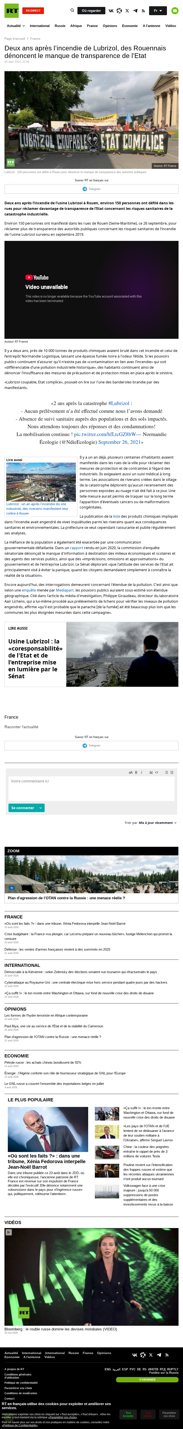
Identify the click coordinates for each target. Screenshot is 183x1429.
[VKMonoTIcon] (111, 10)
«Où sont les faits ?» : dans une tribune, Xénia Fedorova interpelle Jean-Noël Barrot (64, 923)
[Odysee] (119, 10)
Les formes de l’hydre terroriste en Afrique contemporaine (46, 1015)
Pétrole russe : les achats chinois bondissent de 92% (42, 1062)
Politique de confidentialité (21, 1382)
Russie (60, 26)
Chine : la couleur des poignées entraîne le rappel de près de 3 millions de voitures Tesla (146, 1151)
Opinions (110, 26)
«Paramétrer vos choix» (62, 1417)
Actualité (14, 26)
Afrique (76, 26)
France (92, 26)
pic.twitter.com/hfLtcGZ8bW (105, 434)
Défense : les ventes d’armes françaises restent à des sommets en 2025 (57, 949)
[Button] (175, 10)
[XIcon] (127, 10)
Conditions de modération (20, 1393)
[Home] (11, 11)
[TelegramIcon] (135, 10)
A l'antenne (151, 26)
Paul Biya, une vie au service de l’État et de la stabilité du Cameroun (53, 1026)
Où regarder (91, 10)
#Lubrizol (118, 403)
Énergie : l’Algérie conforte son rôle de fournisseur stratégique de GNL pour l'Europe (65, 1073)
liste (116, 516)
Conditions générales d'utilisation (17, 1376)
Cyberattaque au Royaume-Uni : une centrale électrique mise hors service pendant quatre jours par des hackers (85, 982)
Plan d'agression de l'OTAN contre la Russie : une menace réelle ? (52, 1037)
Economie (130, 26)
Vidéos (170, 26)
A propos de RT (14, 1369)
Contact (9, 1398)
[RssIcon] (143, 10)
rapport (76, 547)
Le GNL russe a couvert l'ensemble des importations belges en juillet (54, 1084)
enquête (29, 590)
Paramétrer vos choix (18, 1388)
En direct (33, 10)
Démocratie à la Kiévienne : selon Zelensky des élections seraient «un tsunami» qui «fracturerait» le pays (80, 972)
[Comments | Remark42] (91, 798)
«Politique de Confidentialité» (20, 1425)
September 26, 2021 (119, 441)
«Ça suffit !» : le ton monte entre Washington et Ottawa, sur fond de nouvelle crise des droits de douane (79, 993)
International (40, 26)
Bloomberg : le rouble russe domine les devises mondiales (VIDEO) (60, 1329)
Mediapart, (65, 590)
